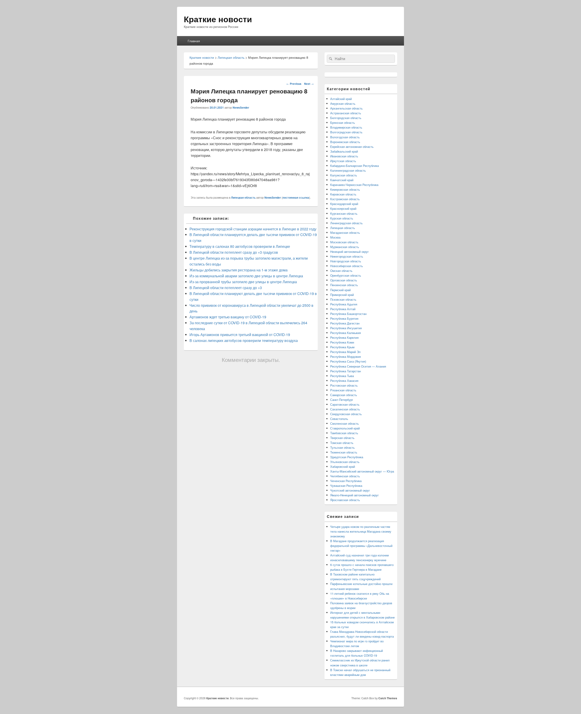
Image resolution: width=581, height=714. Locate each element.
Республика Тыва (342, 376)
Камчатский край (341, 180)
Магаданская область (345, 232)
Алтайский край (341, 99)
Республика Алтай (342, 309)
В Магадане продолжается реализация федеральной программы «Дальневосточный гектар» (361, 546)
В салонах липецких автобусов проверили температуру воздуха (244, 340)
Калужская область (343, 175)
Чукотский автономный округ (350, 490)
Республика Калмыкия (345, 333)
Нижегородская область (346, 256)
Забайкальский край (344, 151)
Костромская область (345, 199)
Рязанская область (343, 390)
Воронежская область (345, 142)
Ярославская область (345, 500)
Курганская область (343, 213)
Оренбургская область (345, 275)
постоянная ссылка (296, 197)
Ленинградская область (346, 223)
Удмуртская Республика (346, 457)
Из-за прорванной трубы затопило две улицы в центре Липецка (243, 281)
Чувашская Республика (346, 485)
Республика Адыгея (343, 304)
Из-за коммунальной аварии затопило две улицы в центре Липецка (246, 275)
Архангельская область (346, 108)
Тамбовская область (344, 433)
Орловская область (343, 280)
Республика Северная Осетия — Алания (358, 366)
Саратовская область (344, 404)
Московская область (344, 242)
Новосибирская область (346, 266)
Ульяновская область (344, 462)
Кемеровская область (345, 189)
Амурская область (342, 103)
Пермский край (340, 290)
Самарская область (343, 395)
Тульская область (342, 447)
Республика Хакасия (344, 380)
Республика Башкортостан (348, 314)
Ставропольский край (345, 428)
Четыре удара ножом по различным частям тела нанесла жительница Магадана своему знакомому (360, 531)
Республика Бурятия (344, 318)
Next (309, 84)
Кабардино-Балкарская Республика (354, 165)
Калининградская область (348, 170)
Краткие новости (218, 19)
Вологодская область (345, 137)
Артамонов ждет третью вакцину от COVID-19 (228, 316)
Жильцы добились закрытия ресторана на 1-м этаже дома (239, 270)
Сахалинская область (345, 409)
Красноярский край (343, 208)
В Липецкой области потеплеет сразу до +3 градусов (234, 252)
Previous (293, 84)
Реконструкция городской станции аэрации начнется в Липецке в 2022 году (253, 229)
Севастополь (339, 419)
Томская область (341, 443)
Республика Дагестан (344, 323)
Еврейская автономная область (352, 146)
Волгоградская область (346, 132)
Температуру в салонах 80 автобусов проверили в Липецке (240, 246)
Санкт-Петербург (341, 399)
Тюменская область (343, 452)
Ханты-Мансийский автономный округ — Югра (362, 471)
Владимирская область (346, 127)
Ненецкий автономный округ (349, 251)
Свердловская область (346, 414)
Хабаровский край (342, 466)
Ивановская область (344, 156)
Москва (335, 237)
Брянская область (342, 122)
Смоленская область (344, 423)
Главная (194, 41)
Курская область (341, 218)
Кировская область (343, 194)
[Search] (330, 59)
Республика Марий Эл (345, 352)
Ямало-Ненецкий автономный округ (354, 495)
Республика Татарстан (345, 371)
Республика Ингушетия (346, 328)
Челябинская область (345, 476)
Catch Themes (387, 698)
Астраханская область (345, 113)
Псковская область (343, 299)
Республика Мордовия (345, 356)
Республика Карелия (344, 337)
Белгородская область (345, 118)
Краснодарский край (344, 204)
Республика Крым (342, 347)
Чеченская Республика (346, 481)
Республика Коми (342, 342)
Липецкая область (243, 197)
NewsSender (241, 107)
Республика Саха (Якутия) (348, 361)
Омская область (341, 270)
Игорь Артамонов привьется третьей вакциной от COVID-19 (240, 334)
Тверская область (342, 438)
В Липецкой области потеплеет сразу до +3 (226, 287)
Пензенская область (344, 285)
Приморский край (342, 294)
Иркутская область (343, 161)
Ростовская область (344, 385)
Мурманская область (344, 247)
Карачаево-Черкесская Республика (354, 185)
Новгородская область (345, 261)
